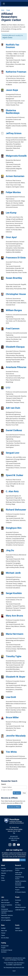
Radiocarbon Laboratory (7, 915)
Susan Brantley (14, 278)
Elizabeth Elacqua (15, 346)
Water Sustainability (20, 887)
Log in (14, 971)
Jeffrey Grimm (13, 133)
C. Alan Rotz (12, 491)
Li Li (8, 387)
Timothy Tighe (13, 656)
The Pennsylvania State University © (14, 967)
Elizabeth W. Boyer (15, 676)
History (3, 875)
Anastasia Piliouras (16, 367)
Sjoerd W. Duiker (14, 475)
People (8, 10)
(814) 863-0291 (14, 836)
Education (3, 873)
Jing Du (10, 550)
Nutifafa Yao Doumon (12, 46)
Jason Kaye (12, 90)
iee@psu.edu (14, 840)
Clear (24, 793)
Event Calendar (18, 930)
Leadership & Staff (19, 909)
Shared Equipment (5, 917)
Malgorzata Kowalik (16, 155)
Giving (2, 878)
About (3, 865)
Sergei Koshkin (14, 593)
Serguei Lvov (12, 452)
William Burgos (14, 310)
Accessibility (9, 964)
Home (2, 10)
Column (3, 935)
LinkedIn (14, 844)
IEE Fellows (18, 905)
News (3, 925)
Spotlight (3, 928)
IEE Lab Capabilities (6, 920)
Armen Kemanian (15, 176)
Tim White (11, 751)
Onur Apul (11, 237)
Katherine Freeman (16, 71)
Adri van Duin (13, 407)
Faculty (17, 902)
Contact (3, 880)
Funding (3, 943)
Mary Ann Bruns (14, 615)
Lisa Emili (11, 697)
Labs (2, 897)
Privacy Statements (8, 963)
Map (14, 833)
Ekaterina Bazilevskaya (12, 111)
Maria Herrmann (14, 634)
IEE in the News (5, 938)
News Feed (4, 930)
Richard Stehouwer (16, 509)
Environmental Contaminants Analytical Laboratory (7, 911)
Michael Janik (13, 572)
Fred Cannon (12, 328)
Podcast (3, 933)
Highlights (17, 928)
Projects (17, 889)
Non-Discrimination (19, 963)
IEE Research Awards (20, 892)
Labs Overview (4, 900)
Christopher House (16, 294)
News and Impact (5, 902)
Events (17, 925)
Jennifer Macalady (16, 735)
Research (18, 865)
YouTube (18, 844)
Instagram (10, 844)
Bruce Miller (12, 717)
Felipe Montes (13, 192)
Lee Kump (11, 212)
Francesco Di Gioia (16, 257)
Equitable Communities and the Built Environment (20, 883)
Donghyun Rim (14, 528)
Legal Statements (17, 964)
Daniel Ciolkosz (14, 430)
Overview (3, 868)
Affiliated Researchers (20, 907)
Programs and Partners (7, 870)
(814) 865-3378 (12, 838)
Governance (18, 900)
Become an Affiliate (14, 807)
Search (3, 784)
